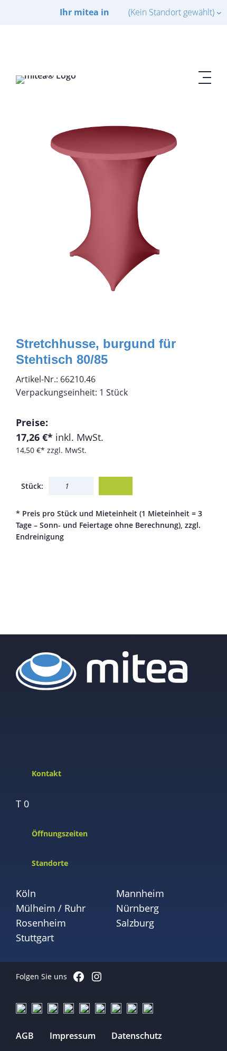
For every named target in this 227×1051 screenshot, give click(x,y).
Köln (26, 893)
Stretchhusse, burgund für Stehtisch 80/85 (96, 351)
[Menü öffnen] (204, 77)
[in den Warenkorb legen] (116, 486)
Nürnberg (137, 908)
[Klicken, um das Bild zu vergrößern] (113, 207)
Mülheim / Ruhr (51, 908)
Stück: (32, 486)
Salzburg (135, 923)
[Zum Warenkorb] (179, 48)
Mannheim (140, 893)
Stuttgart (35, 937)
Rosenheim (41, 923)
